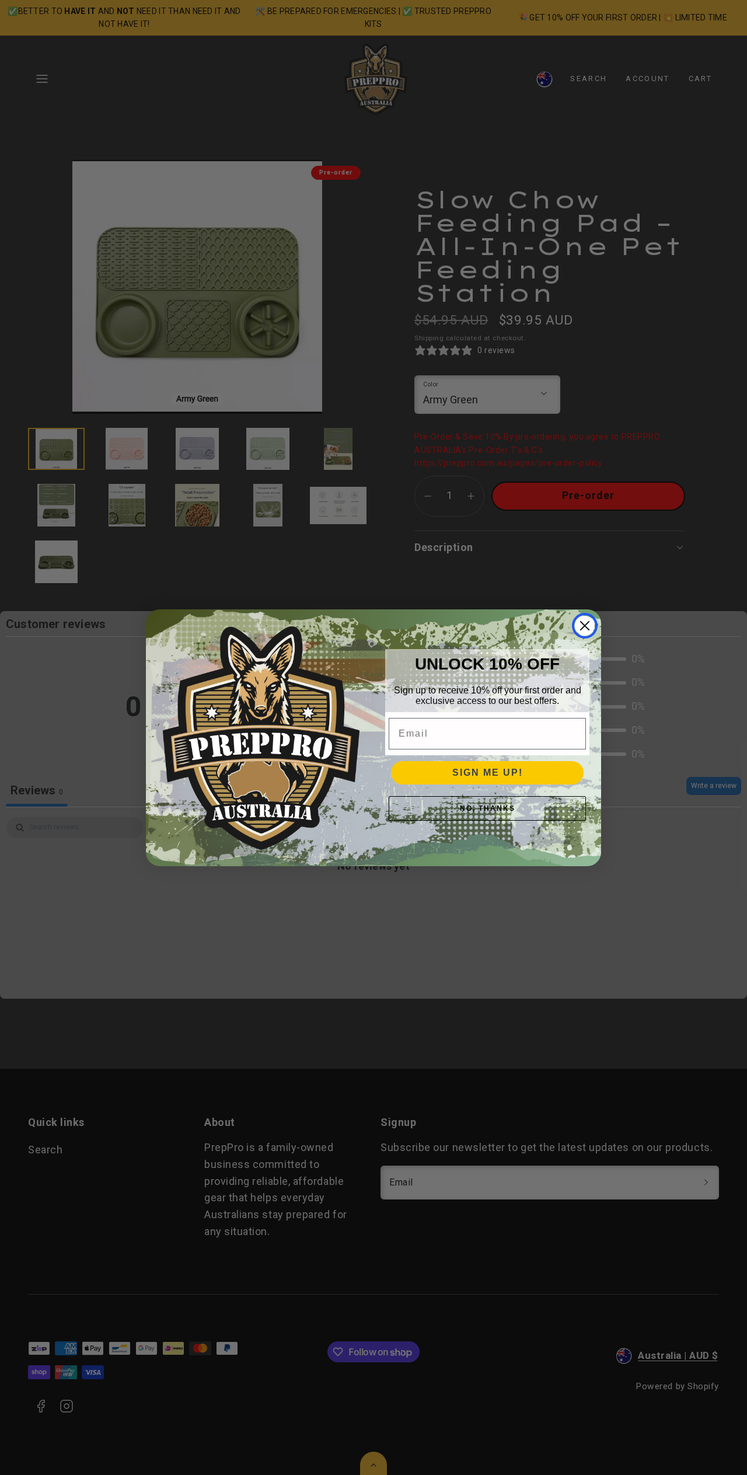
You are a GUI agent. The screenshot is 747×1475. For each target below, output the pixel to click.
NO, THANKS (487, 808)
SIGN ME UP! (487, 772)
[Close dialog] (584, 625)
